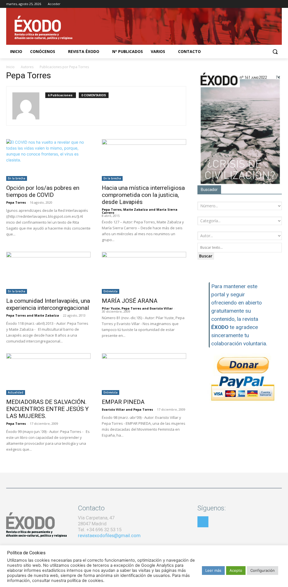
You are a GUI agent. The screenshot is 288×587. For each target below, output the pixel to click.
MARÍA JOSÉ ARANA (130, 300)
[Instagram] (263, 4)
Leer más (213, 570)
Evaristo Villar (161, 308)
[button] (275, 51)
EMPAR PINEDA (123, 402)
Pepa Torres (16, 202)
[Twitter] (270, 4)
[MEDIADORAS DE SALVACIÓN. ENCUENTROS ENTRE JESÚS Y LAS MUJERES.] (48, 374)
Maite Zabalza (135, 209)
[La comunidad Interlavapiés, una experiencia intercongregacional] (48, 273)
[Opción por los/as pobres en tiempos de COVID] (48, 160)
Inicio (10, 67)
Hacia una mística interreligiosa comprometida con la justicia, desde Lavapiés (143, 194)
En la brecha (16, 178)
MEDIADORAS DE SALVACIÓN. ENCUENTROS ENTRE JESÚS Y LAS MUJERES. (47, 409)
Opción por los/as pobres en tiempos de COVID (42, 191)
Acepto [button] (236, 570)
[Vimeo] (278, 4)
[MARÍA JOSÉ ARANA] (144, 273)
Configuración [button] (262, 570)
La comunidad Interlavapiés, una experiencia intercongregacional (48, 304)
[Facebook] (255, 4)
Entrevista (111, 291)
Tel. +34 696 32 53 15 (100, 529)
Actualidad (15, 392)
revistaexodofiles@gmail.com (109, 535)
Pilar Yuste (111, 308)
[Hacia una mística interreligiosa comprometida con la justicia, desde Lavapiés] (144, 160)
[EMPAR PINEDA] (144, 374)
